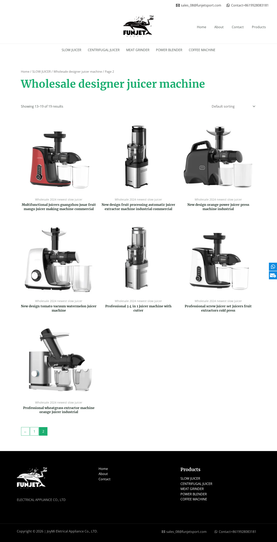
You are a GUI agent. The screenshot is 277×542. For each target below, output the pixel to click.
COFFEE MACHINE (202, 50)
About (219, 27)
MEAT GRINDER (137, 50)
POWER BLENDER (169, 50)
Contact (238, 27)
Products (259, 27)
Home (201, 27)
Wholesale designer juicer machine (78, 71)
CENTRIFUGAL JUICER (104, 50)
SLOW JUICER (71, 50)
